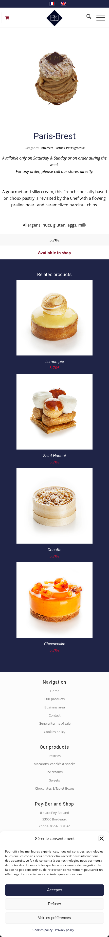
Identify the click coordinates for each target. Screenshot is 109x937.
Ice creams (55, 772)
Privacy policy (64, 930)
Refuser (54, 904)
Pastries (60, 148)
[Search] (86, 17)
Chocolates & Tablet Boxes (54, 788)
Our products (54, 699)
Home (54, 690)
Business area (54, 707)
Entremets (46, 148)
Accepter (54, 890)
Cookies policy (42, 930)
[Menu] (100, 17)
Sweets (54, 780)
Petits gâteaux (75, 148)
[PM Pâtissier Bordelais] (54, 17)
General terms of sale (54, 723)
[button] (101, 838)
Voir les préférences (54, 918)
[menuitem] (86, 17)
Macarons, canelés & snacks (54, 764)
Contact (55, 715)
